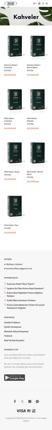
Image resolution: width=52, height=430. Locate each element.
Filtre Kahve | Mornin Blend (35, 173)
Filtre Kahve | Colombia (9, 119)
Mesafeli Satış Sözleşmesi (16, 331)
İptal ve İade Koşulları (14, 340)
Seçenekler (10, 75)
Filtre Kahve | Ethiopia (32, 119)
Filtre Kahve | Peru (11, 225)
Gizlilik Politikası (12, 322)
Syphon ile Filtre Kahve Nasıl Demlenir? (25, 288)
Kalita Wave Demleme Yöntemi (21, 300)
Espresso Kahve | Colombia (11, 66)
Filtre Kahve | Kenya (11, 172)
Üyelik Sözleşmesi (12, 327)
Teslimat (8, 336)
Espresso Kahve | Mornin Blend (33, 66)
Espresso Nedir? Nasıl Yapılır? (21, 284)
